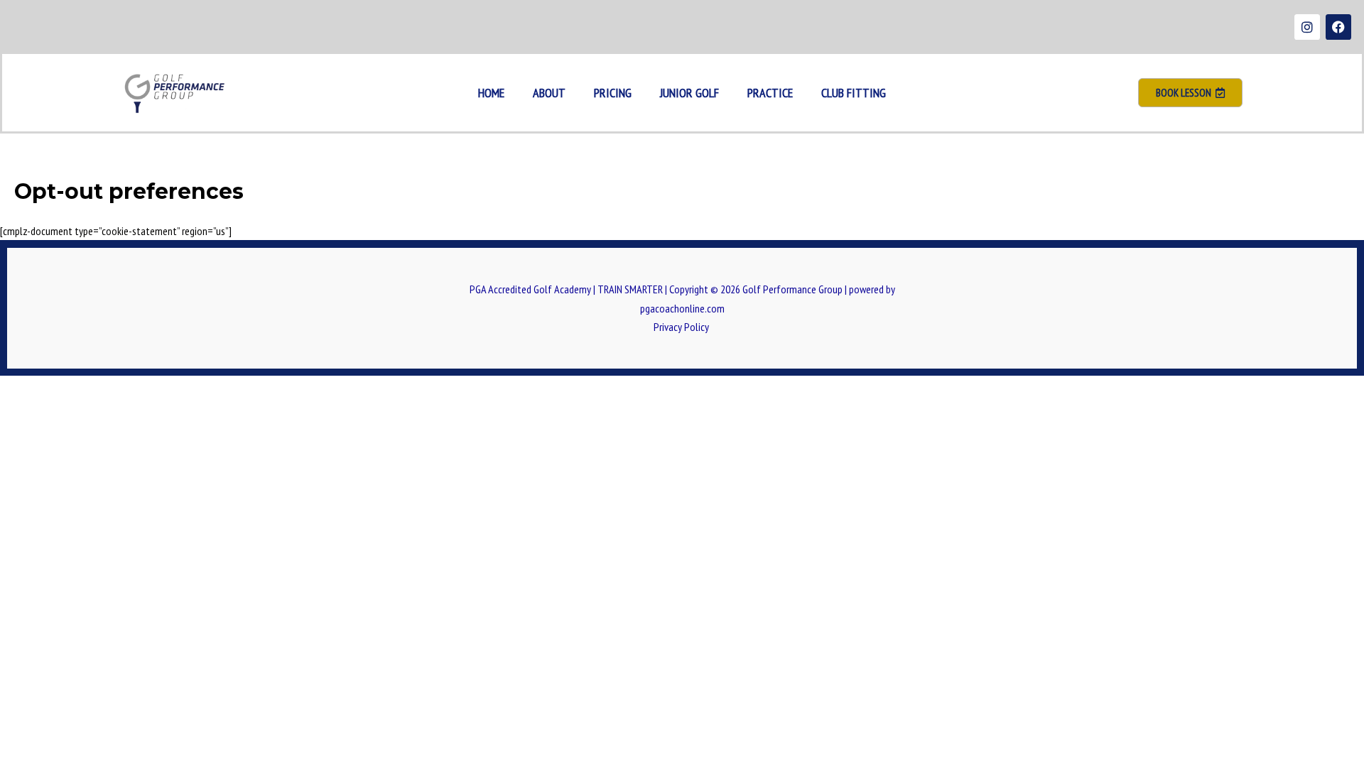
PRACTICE (770, 93)
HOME (491, 93)
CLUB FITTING (853, 93)
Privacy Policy (682, 327)
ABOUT (549, 93)
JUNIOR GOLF (689, 93)
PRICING (613, 93)
